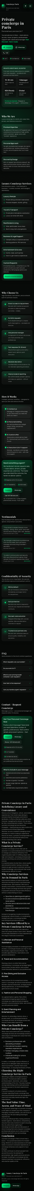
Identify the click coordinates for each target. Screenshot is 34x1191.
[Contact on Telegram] (25, 6)
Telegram (9, 47)
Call (7, 53)
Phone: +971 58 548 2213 (12, 742)
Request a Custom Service (13, 276)
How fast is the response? (12, 683)
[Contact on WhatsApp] (30, 6)
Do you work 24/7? (9, 668)
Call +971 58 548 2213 (11, 495)
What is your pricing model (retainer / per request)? (12, 676)
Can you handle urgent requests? (14, 690)
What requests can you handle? (14, 662)
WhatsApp (21, 47)
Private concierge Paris (21, 1093)
